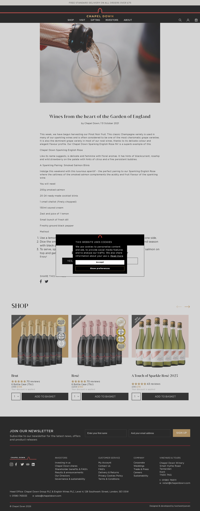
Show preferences (100, 268)
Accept (100, 262)
